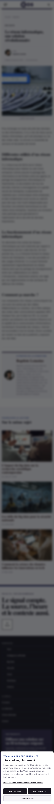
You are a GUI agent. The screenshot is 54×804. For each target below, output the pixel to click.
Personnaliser (27, 798)
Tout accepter (40, 791)
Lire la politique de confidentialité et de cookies (23, 782)
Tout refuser (15, 791)
